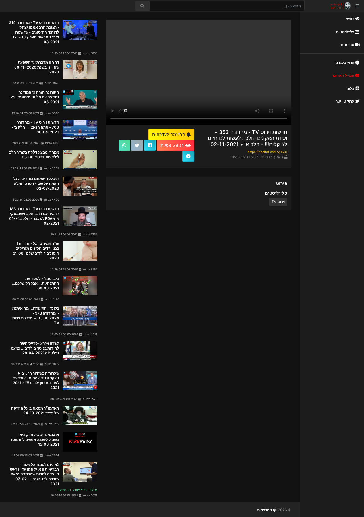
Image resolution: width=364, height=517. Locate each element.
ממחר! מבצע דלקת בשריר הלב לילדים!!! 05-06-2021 (34, 154)
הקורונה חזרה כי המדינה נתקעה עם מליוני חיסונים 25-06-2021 (35, 97)
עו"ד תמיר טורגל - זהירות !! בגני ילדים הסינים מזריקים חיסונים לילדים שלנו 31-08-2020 (36, 250)
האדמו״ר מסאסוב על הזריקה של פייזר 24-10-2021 (35, 410)
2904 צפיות (172, 145)
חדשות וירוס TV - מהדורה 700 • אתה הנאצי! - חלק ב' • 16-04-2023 (35, 127)
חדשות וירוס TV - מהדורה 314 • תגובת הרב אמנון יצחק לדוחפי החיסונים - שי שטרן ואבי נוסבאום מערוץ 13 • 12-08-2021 (34, 32)
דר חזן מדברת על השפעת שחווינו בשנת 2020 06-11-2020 (36, 67)
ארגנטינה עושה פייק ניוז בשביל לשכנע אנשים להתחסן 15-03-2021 (35, 439)
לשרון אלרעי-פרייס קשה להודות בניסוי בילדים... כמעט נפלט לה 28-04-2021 (35, 348)
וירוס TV (278, 201)
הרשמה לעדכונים (169, 134)
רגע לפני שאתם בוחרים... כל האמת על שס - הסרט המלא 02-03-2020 (36, 183)
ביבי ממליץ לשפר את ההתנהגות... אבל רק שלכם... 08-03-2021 (35, 283)
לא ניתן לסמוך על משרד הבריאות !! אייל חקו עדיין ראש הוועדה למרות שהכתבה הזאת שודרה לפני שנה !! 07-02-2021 (34, 474)
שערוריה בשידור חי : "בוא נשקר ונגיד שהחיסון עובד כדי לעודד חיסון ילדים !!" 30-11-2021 (35, 380)
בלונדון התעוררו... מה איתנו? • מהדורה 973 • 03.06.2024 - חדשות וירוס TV (35, 315)
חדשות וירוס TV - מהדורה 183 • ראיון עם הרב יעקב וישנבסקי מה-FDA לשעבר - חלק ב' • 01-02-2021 (34, 216)
